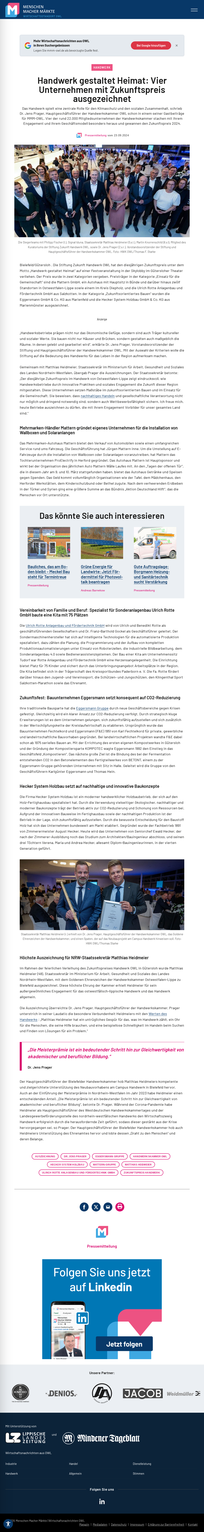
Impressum (137, 1524)
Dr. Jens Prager (75, 1156)
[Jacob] (104, 1393)
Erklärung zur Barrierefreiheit (166, 1524)
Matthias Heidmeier (138, 1164)
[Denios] (22, 1393)
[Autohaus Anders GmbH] (64, 1393)
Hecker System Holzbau (67, 1164)
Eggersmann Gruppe (92, 708)
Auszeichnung (45, 1156)
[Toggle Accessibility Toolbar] (8, 1524)
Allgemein (75, 1473)
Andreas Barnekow (93, 590)
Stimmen (138, 1473)
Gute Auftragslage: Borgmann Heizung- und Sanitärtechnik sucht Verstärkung (152, 574)
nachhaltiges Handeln (98, 395)
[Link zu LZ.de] (25, 1442)
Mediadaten (100, 1524)
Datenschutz (119, 1524)
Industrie (11, 1463)
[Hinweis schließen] (176, 45)
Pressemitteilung (96, 135)
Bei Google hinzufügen (151, 45)
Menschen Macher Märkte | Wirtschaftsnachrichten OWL (50, 1520)
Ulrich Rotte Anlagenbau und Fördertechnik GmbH (65, 625)
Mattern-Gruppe (104, 1164)
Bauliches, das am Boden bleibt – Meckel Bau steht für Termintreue (49, 571)
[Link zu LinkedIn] (102, 1309)
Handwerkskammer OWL (150, 1156)
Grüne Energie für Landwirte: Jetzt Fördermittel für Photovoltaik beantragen (102, 574)
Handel (73, 1463)
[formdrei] (186, 1393)
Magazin (84, 1524)
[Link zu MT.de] (101, 1443)
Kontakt (193, 1524)
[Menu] (194, 10)
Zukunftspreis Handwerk (142, 1172)
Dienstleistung (142, 1463)
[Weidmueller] (145, 1393)
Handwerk (101, 67)
